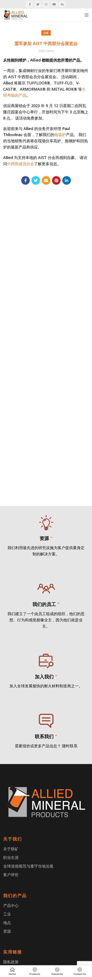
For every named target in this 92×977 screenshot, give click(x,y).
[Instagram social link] (46, 4)
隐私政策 (11, 961)
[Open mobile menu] (86, 15)
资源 (7, 931)
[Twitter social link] (38, 4)
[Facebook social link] (30, 4)
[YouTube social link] (54, 4)
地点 (7, 922)
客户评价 (11, 874)
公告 (46, 33)
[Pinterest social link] (56, 180)
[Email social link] (46, 180)
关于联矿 (11, 848)
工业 (7, 914)
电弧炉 (60, 134)
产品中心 (11, 905)
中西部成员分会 (20, 163)
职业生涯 (11, 857)
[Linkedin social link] (62, 4)
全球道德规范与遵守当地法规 (28, 866)
